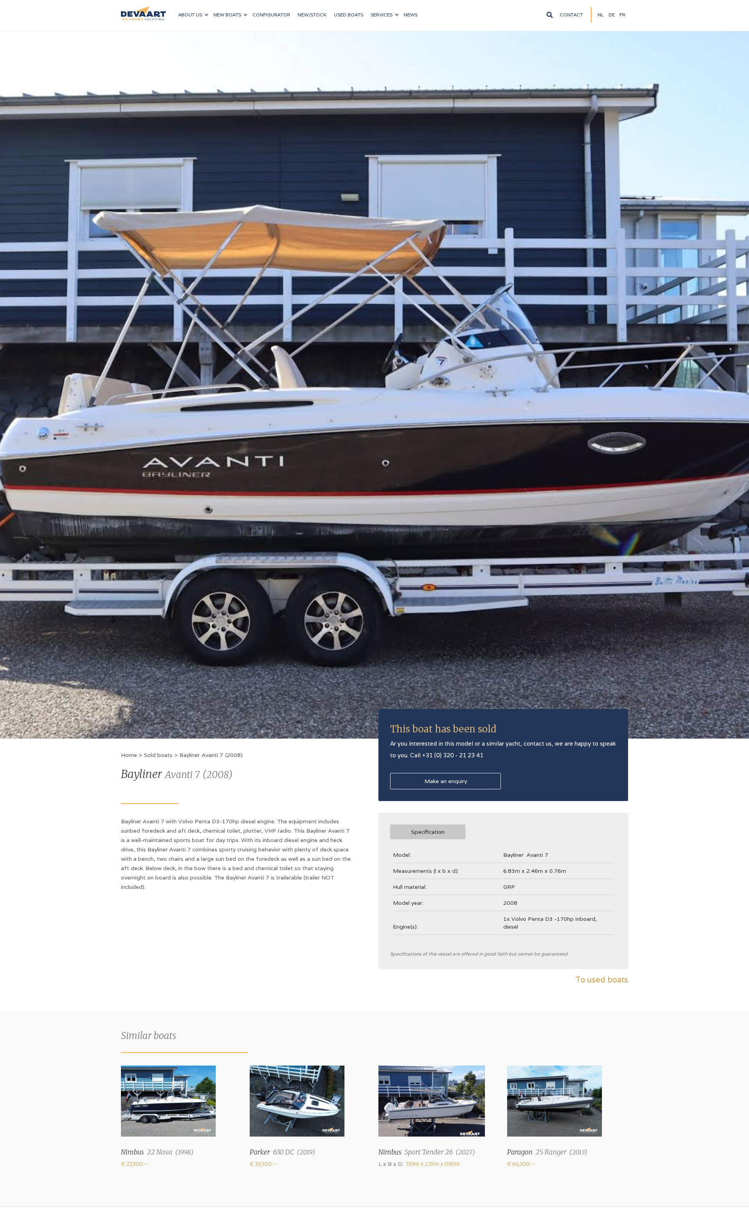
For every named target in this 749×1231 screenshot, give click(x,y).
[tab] (427, 831)
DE (612, 15)
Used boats (348, 15)
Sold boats (158, 754)
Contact (571, 15)
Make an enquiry (445, 781)
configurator (271, 15)
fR (622, 15)
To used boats (601, 979)
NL (601, 15)
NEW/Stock (312, 15)
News (410, 15)
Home (129, 754)
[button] (193, 15)
